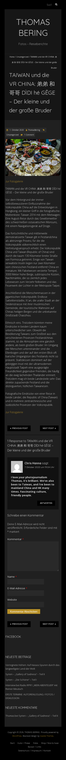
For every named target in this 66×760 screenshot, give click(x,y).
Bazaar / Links (34, 746)
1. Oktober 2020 (16, 130)
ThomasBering (34, 130)
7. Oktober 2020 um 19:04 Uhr (39, 467)
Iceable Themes (46, 735)
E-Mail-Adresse (17, 588)
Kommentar (15, 539)
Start (12, 743)
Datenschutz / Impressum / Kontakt (34, 750)
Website (12, 599)
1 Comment (29, 134)
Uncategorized (22, 57)
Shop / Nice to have (49, 743)
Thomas (10, 715)
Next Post (48, 428)
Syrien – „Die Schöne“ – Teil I (21, 679)
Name (12, 576)
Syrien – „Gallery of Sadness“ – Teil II (25, 674)
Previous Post (20, 428)
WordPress (17, 735)
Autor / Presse (23, 743)
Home (12, 57)
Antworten (46, 503)
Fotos (35, 743)
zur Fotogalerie (14, 181)
